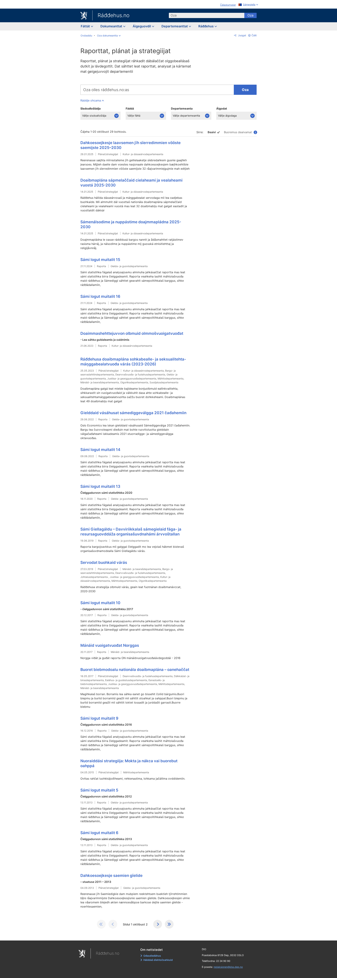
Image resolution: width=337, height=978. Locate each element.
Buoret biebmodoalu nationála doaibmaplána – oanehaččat (134, 669)
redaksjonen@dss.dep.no (228, 966)
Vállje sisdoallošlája (94, 115)
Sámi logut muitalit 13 (100, 486)
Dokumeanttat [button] (111, 26)
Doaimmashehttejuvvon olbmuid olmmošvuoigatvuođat (131, 333)
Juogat (241, 35)
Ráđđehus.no (114, 15)
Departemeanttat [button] (175, 26)
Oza (250, 15)
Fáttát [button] (86, 26)
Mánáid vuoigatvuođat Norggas (109, 645)
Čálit (254, 35)
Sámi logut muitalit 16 (100, 296)
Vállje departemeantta (186, 115)
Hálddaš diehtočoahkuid (158, 959)
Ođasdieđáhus (152, 955)
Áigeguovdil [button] (142, 26)
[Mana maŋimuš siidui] (169, 924)
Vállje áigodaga (227, 115)
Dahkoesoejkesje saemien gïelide (111, 875)
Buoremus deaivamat (239, 132)
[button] (109, 35)
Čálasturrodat (228, 4)
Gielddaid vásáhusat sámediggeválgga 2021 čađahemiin (133, 412)
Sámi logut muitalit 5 (99, 790)
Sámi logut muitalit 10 (100, 602)
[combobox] (206, 15)
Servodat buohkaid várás (103, 562)
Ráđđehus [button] (206, 26)
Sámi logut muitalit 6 (99, 832)
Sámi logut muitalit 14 (100, 449)
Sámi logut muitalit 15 (100, 259)
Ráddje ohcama (90, 100)
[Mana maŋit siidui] (157, 924)
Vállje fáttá (133, 115)
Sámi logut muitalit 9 (99, 718)
